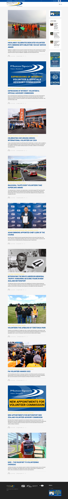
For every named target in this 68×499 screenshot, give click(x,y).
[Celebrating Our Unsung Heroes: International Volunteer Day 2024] (27, 121)
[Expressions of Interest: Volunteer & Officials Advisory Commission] (27, 74)
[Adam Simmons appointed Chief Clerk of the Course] (27, 215)
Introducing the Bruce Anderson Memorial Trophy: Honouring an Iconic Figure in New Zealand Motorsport (26, 278)
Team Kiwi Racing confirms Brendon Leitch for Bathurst (56, 26)
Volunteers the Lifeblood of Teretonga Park (27, 328)
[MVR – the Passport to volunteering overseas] (27, 445)
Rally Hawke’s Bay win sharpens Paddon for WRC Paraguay (57, 35)
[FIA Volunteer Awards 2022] (27, 354)
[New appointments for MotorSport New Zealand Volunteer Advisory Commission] (27, 398)
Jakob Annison (14, 336)
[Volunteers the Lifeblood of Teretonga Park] (27, 309)
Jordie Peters (13, 56)
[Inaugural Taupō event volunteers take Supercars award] (27, 168)
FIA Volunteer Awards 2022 (19, 371)
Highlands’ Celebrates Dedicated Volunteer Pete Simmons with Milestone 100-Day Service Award (27, 45)
